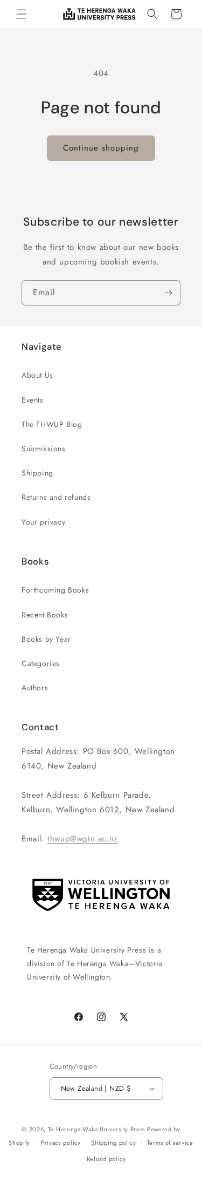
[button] (21, 14)
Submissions (44, 448)
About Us (37, 375)
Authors (35, 687)
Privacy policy (61, 1142)
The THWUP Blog (52, 424)
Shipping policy (113, 1142)
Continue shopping (101, 148)
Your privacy (43, 522)
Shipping (37, 472)
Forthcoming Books (55, 590)
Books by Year (46, 639)
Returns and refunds (56, 497)
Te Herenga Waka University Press (96, 1129)
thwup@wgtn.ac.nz (82, 839)
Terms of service (170, 1142)
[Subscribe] (168, 292)
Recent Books (45, 614)
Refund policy (106, 1158)
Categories (41, 663)
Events (33, 400)
